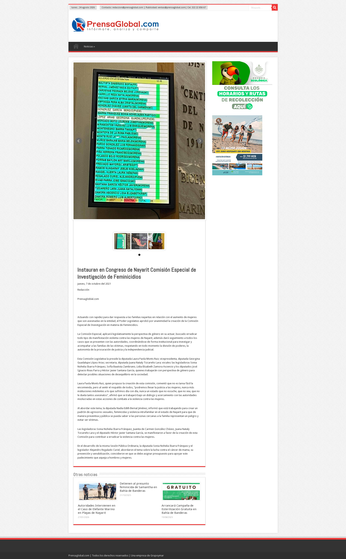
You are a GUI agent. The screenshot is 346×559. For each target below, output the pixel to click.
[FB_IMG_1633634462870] (122, 241)
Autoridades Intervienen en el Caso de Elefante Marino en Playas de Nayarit (96, 509)
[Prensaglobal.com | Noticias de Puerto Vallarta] (115, 32)
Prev (78, 141)
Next (200, 141)
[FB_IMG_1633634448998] (139, 241)
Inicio (75, 47)
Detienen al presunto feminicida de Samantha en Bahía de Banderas (138, 487)
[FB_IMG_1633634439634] (156, 241)
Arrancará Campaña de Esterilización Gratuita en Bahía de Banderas (179, 509)
